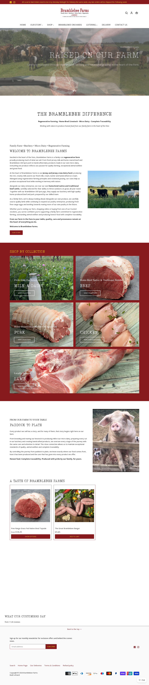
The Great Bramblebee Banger (67, 528)
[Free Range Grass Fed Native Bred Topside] (30, 505)
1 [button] (73, 91)
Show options (30, 536)
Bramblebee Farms (30, 673)
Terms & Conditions (52, 665)
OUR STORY (16, 233)
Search (12, 665)
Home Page (22, 665)
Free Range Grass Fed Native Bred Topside (28, 528)
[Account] (131, 13)
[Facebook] (11, 2)
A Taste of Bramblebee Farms (37, 481)
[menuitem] (24, 24)
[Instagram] (14, 2)
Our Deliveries (36, 665)
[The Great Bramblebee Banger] (74, 505)
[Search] (126, 13)
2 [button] (75, 91)
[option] (74, 62)
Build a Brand (15, 675)
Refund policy (68, 665)
